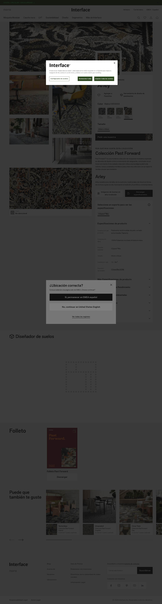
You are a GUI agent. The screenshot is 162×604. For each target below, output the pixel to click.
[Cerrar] (114, 63)
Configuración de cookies (59, 79)
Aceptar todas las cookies (104, 79)
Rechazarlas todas (85, 79)
